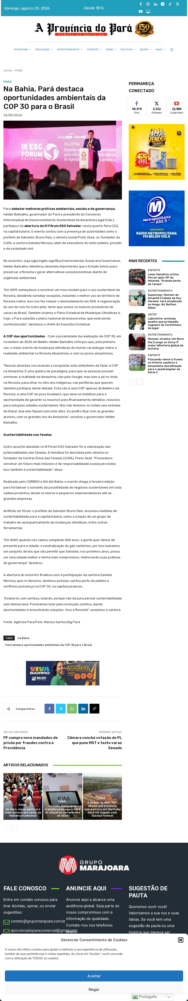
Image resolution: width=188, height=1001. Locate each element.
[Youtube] (140, 11)
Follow (157, 102)
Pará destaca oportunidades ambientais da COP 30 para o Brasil (48, 645)
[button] (180, 939)
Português (147, 997)
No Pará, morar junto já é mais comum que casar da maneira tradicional (23, 812)
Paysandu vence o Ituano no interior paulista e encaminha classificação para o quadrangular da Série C (165, 366)
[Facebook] (140, 4)
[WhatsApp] (72, 708)
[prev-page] (6, 828)
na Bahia (23, 638)
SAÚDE (152, 314)
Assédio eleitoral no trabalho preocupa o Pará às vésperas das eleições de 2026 (62, 810)
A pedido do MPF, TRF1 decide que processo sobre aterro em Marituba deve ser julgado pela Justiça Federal (102, 809)
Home (7, 70)
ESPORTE (154, 270)
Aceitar (94, 976)
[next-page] (14, 828)
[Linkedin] (155, 4)
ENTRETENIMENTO (160, 290)
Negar (94, 989)
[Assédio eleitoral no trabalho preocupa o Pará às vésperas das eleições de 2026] (62, 796)
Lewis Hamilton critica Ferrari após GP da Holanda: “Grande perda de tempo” (164, 279)
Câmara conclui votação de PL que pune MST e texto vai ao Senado (94, 742)
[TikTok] (170, 4)
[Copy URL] (94, 708)
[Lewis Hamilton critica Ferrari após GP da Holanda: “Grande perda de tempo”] (137, 277)
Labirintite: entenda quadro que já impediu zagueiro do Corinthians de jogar (164, 323)
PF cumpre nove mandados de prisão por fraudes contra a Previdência (30, 742)
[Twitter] (177, 4)
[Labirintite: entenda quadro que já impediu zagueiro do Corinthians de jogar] (137, 321)
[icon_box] (34, 922)
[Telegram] (162, 4)
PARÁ (19, 70)
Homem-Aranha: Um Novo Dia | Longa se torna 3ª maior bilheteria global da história (166, 343)
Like (137, 102)
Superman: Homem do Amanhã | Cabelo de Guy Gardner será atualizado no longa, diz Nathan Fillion (165, 301)
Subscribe (176, 102)
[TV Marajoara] (148, 11)
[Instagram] (148, 4)
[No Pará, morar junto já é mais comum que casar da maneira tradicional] (22, 796)
